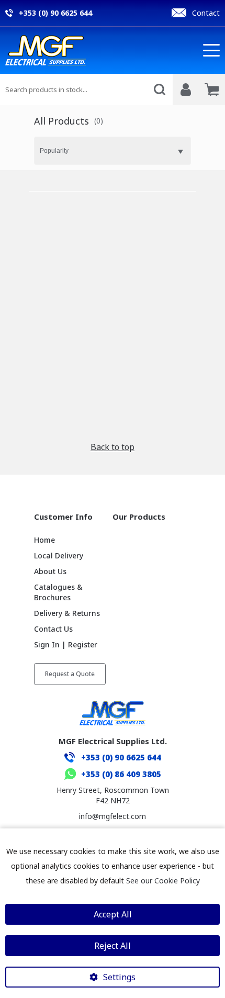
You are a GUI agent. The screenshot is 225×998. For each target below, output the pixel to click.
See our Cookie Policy (163, 880)
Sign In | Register (65, 644)
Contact (206, 13)
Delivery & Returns (67, 613)
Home (44, 540)
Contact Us (53, 629)
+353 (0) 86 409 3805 (121, 774)
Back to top (112, 447)
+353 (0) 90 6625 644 (121, 757)
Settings (119, 977)
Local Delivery (58, 555)
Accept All (113, 914)
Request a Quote (70, 673)
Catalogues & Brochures (58, 592)
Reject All (112, 945)
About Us (50, 571)
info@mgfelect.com (112, 816)
